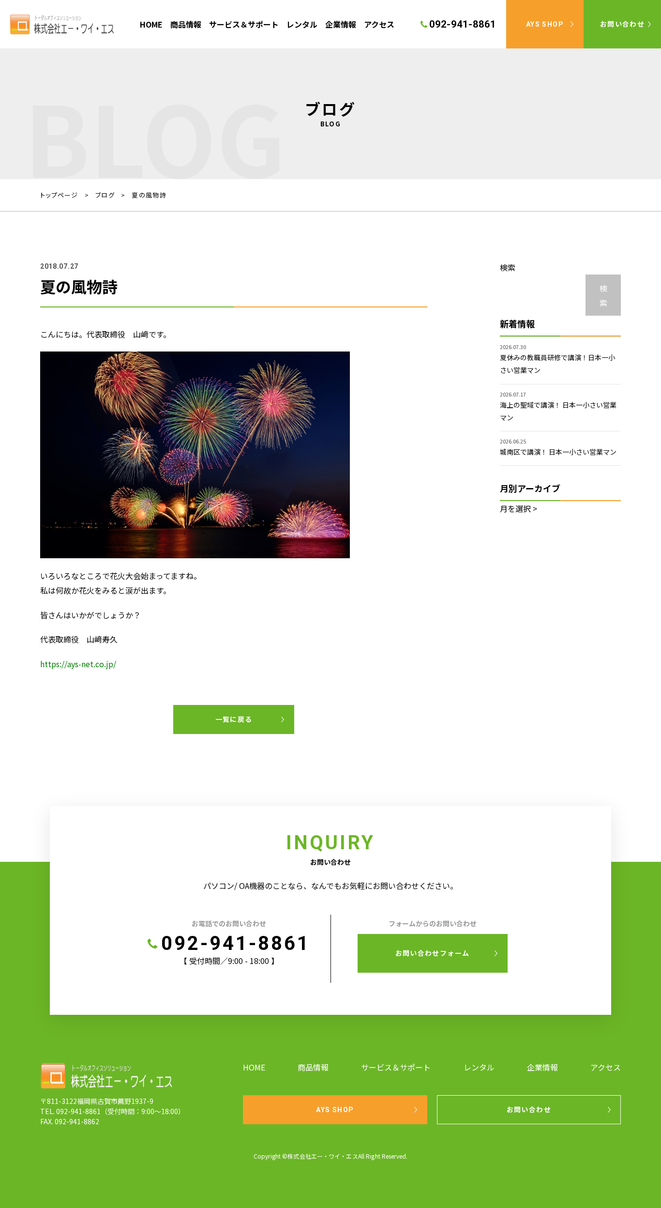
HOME (151, 24)
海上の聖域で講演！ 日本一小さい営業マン (558, 411)
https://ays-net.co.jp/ (78, 664)
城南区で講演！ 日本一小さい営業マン (558, 452)
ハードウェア (244, 58)
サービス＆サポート (244, 24)
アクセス (379, 24)
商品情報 (185, 24)
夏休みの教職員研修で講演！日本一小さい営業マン (557, 363)
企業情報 (340, 24)
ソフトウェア (244, 78)
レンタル (301, 24)
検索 (507, 267)
